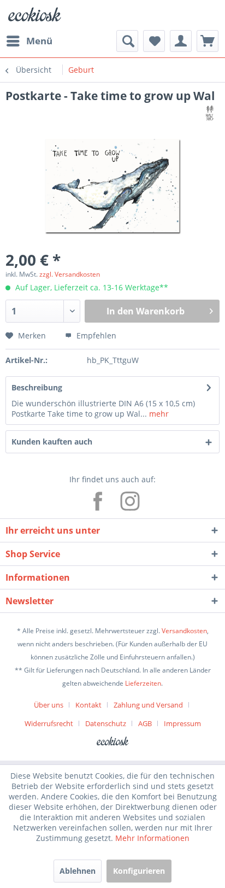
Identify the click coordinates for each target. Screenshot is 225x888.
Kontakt (88, 705)
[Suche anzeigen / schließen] (127, 41)
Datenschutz (105, 723)
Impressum (182, 723)
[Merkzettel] (154, 41)
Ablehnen (78, 871)
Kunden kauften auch (51, 441)
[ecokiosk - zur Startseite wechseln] (34, 15)
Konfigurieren (139, 871)
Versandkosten (184, 630)
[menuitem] (29, 41)
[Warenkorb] (207, 41)
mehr (158, 413)
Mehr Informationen (152, 838)
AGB (145, 723)
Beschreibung (36, 387)
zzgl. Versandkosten (69, 274)
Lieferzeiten (143, 683)
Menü (39, 40)
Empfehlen (95, 335)
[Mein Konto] (181, 41)
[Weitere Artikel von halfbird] (210, 112)
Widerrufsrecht (49, 723)
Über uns (48, 705)
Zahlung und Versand (148, 705)
